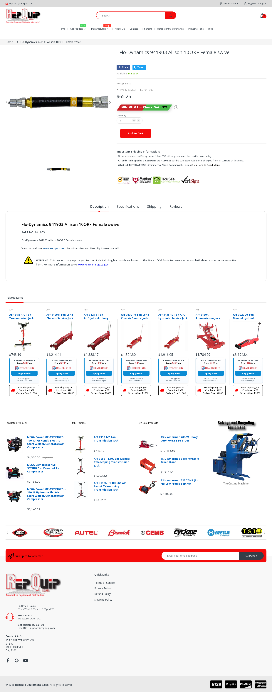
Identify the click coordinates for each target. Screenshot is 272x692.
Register (252, 3)
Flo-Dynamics (124, 83)
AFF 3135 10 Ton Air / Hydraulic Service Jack (173, 316)
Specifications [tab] (128, 206)
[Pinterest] (16, 661)
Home (9, 42)
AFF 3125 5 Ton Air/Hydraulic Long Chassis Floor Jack (96, 316)
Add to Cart (135, 133)
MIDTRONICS (79, 422)
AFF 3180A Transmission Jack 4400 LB (208, 316)
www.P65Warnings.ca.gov (93, 264)
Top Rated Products (17, 422)
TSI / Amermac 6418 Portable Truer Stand (179, 460)
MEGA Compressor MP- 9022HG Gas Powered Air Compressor (43, 468)
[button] (144, 107)
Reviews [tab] (175, 206)
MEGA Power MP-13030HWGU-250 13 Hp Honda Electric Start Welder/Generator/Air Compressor (46, 494)
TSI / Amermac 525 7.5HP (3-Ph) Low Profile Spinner (179, 482)
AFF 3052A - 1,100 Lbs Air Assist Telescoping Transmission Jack (110, 486)
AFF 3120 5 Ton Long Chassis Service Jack (59, 316)
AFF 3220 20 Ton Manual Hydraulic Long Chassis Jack (245, 316)
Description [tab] (99, 206)
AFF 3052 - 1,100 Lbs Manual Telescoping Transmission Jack (112, 462)
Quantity (121, 115)
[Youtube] (25, 661)
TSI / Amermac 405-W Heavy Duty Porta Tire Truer (179, 438)
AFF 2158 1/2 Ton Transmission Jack (21, 316)
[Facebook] (8, 661)
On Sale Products (148, 422)
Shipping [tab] (154, 206)
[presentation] (7, 532)
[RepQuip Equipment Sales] (23, 15)
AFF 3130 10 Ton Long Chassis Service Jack (135, 316)
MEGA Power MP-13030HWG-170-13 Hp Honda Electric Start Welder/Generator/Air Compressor (46, 442)
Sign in (263, 3)
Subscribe (251, 556)
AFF (11, 309)
